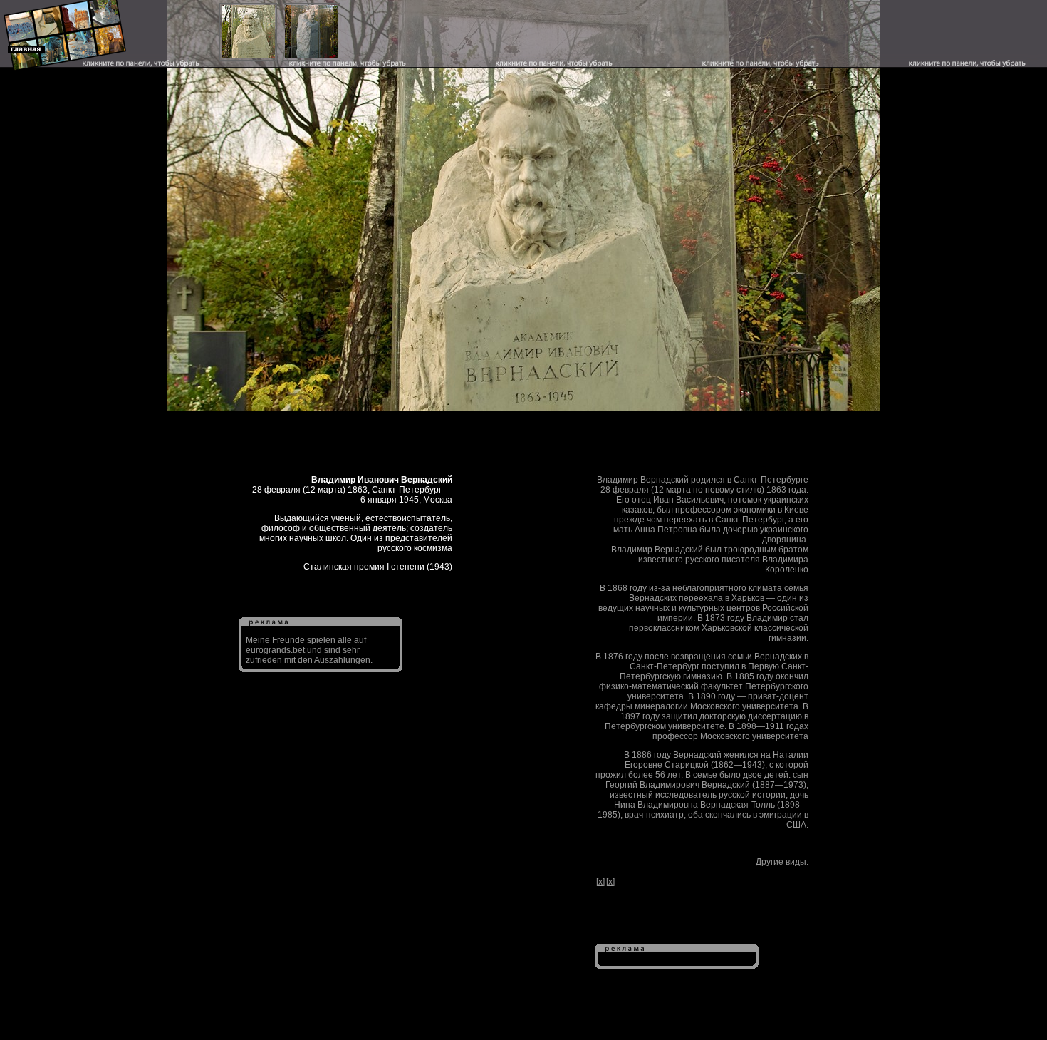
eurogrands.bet (275, 650)
